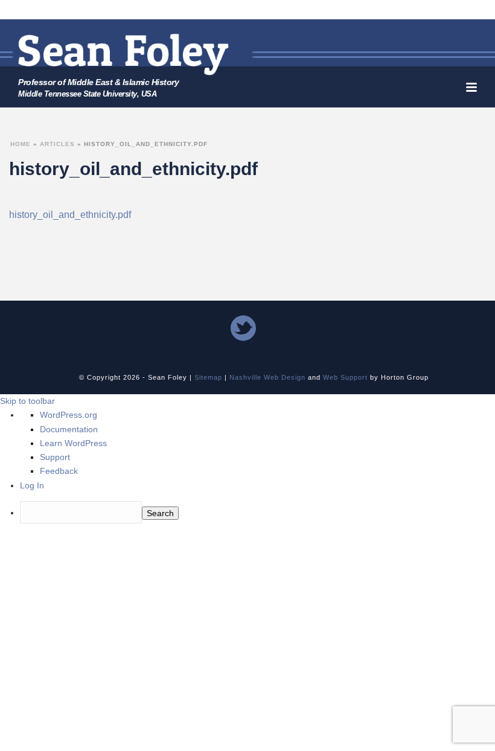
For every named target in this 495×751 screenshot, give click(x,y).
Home (20, 144)
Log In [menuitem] (32, 485)
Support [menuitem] (55, 457)
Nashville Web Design (267, 377)
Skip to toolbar (27, 401)
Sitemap (208, 377)
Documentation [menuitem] (69, 429)
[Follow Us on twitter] (243, 329)
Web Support (345, 377)
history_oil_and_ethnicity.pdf (70, 214)
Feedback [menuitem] (59, 471)
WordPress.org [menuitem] (68, 415)
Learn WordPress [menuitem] (73, 443)
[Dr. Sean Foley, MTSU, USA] (124, 54)
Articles (57, 144)
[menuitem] (257, 513)
